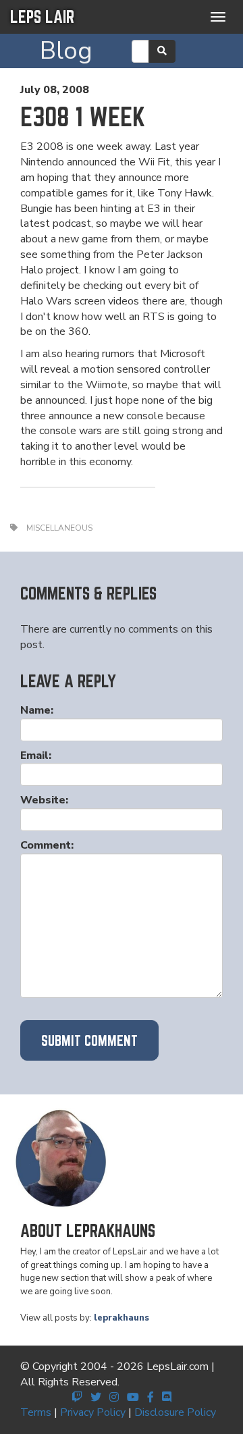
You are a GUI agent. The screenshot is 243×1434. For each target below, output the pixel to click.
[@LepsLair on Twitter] (95, 1397)
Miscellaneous (59, 528)
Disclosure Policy (175, 1412)
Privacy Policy (93, 1412)
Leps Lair (42, 16)
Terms (35, 1412)
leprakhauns (121, 1318)
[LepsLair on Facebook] (150, 1397)
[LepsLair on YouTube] (133, 1397)
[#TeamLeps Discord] (166, 1397)
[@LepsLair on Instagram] (114, 1397)
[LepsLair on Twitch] (77, 1397)
